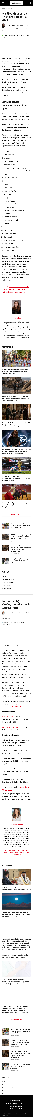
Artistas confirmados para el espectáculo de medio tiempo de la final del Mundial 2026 (16, 478)
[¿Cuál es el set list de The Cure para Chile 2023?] (16, 44)
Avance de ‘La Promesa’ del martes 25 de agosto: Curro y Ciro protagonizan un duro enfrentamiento (16, 425)
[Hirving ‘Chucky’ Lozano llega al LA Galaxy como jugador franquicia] (5, 561)
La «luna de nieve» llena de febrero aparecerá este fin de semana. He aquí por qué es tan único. (16, 914)
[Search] (30, 3)
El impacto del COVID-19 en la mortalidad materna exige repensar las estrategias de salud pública (15, 982)
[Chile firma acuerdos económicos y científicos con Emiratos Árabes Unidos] (16, 877)
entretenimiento (9, 29)
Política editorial (6, 585)
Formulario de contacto (9, 579)
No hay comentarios (22, 29)
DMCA (4, 576)
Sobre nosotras (6, 588)
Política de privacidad (8, 582)
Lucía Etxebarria (11, 25)
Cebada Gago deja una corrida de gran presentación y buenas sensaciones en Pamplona (16, 505)
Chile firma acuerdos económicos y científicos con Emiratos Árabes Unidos (16, 889)
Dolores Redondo (12, 612)
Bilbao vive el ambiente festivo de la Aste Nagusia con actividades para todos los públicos (15, 372)
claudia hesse (7, 717)
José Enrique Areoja (10, 727)
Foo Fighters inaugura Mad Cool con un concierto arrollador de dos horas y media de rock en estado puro (16, 452)
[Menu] (3, 3)
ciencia (6, 616)
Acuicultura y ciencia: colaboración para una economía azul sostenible (15, 956)
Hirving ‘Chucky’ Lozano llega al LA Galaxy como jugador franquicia (20, 560)
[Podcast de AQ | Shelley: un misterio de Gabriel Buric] (16, 631)
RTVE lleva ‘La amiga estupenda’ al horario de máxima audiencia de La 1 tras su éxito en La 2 (15, 398)
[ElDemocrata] (16, 3)
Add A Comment (16, 514)
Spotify (22, 704)
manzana (15, 704)
